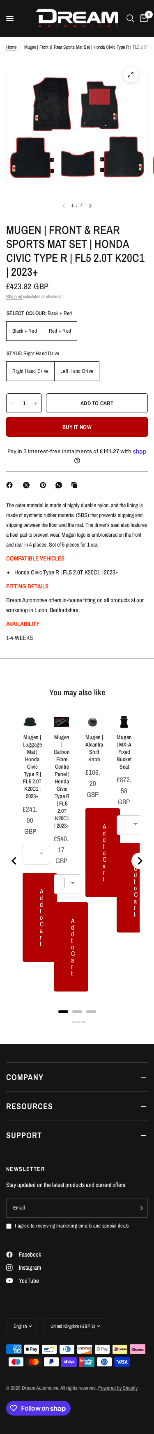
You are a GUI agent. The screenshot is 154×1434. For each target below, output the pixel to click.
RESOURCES (29, 1106)
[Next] (90, 206)
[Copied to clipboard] (76, 485)
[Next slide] (139, 861)
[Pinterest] (45, 485)
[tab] (63, 1011)
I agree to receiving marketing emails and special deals (72, 1225)
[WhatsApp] (60, 485)
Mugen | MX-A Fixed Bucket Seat (124, 751)
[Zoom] (130, 74)
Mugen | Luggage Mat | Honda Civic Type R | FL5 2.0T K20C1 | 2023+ (32, 766)
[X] (28, 485)
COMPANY (25, 1076)
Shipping (14, 296)
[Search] (130, 18)
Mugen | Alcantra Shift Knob (94, 748)
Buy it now (77, 427)
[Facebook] (11, 485)
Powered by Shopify (118, 1387)
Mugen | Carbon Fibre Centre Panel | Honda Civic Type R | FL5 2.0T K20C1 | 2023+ (62, 781)
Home (11, 47)
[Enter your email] (139, 1208)
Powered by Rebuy (77, 1022)
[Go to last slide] (14, 861)
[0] (142, 18)
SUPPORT (24, 1135)
